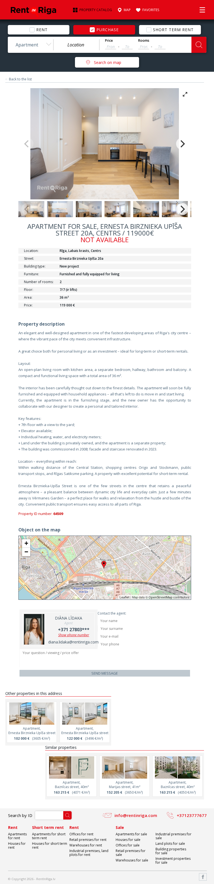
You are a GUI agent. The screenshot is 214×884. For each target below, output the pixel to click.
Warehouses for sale (132, 860)
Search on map (107, 62)
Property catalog (95, 10)
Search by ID (20, 815)
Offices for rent (81, 834)
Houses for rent (17, 845)
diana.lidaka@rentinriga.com (73, 642)
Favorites (150, 10)
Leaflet (125, 597)
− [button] (26, 551)
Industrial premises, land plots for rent (88, 852)
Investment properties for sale (173, 860)
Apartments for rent (17, 836)
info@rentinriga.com (136, 815)
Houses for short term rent (49, 845)
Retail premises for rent (87, 839)
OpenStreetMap (160, 597)
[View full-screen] (185, 94)
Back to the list (20, 79)
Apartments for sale (131, 834)
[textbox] (76, 45)
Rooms (143, 40)
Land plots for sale (170, 843)
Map (127, 10)
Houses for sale (128, 839)
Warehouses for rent (85, 845)
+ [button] (26, 543)
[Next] (182, 144)
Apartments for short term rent (48, 836)
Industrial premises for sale (173, 836)
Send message (104, 673)
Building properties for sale (170, 851)
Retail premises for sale (130, 852)
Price (109, 40)
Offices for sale (128, 845)
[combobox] (31, 45)
